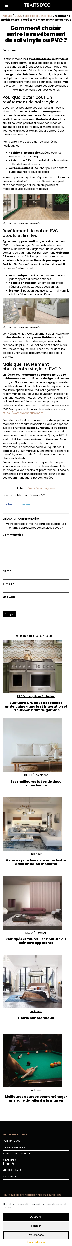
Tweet (25, 504)
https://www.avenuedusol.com (23, 413)
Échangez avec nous (14, 1147)
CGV (10, 1176)
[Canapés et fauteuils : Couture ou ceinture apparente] (36, 903)
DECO (18, 16)
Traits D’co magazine (41, 488)
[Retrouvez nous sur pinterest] (13, 1163)
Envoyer (9, 614)
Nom (7, 571)
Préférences (36, 1235)
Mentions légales (36, 1242)
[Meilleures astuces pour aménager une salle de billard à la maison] (36, 1060)
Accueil (7, 16)
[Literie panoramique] (36, 981)
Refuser (36, 1226)
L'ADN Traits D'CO (11, 1140)
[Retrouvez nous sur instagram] (8, 1163)
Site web (9, 597)
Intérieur (46, 16)
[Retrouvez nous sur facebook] (4, 1163)
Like (9, 504)
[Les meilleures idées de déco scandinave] (36, 745)
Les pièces (32, 16)
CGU (16, 1176)
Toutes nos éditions (15, 1134)
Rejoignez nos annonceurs (17, 1153)
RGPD (5, 1176)
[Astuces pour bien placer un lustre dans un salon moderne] (36, 824)
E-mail (8, 584)
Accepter (36, 1216)
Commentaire (13, 535)
